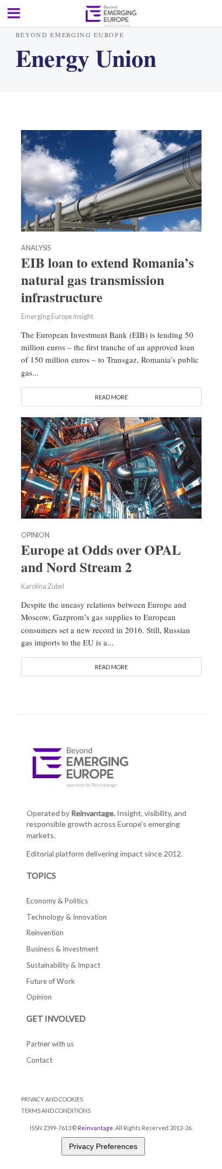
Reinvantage (95, 1127)
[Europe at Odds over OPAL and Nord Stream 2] (111, 466)
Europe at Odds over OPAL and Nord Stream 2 (101, 558)
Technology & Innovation (66, 917)
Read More (111, 396)
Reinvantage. (93, 813)
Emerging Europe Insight (57, 316)
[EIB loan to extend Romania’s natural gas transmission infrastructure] (111, 179)
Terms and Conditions (56, 1110)
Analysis (36, 248)
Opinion (35, 535)
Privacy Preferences (103, 1146)
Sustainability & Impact (63, 965)
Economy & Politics (57, 900)
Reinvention (45, 932)
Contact (39, 1060)
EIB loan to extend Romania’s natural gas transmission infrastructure (107, 280)
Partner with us (50, 1043)
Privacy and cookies (52, 1099)
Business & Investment (62, 948)
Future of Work (50, 981)
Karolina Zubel (42, 586)
